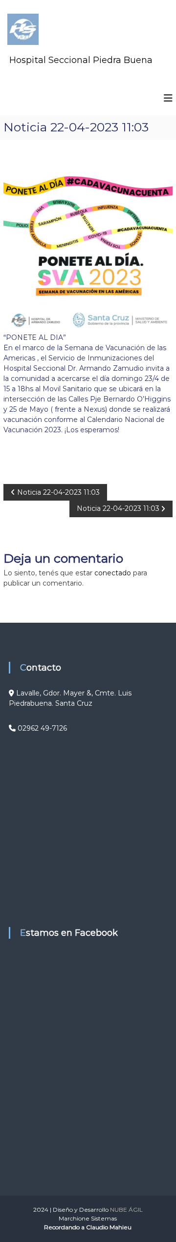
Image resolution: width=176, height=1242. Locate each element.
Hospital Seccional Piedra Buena (81, 60)
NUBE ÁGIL (126, 1209)
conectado (112, 572)
